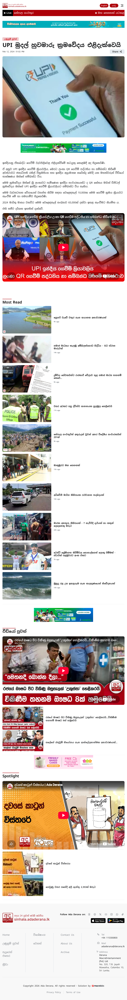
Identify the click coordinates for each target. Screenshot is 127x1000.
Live (9, 13)
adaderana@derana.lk (113, 946)
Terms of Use (73, 992)
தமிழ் (114, 5)
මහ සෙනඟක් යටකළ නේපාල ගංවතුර (97, 13)
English (104, 5)
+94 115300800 (109, 937)
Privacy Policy (54, 992)
